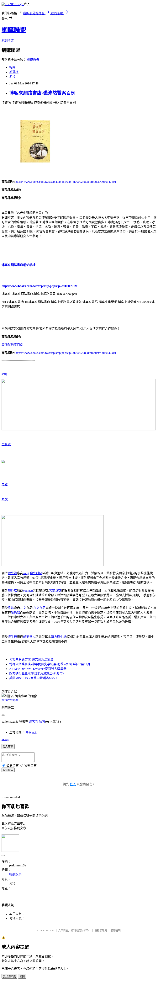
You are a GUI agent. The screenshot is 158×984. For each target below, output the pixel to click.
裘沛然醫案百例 (12, 344)
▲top (5, 739)
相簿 (12, 67)
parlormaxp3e (10, 699)
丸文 (5, 499)
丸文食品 (39, 607)
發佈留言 (8, 770)
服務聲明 (116, 930)
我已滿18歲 (9, 976)
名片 (12, 76)
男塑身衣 (55, 590)
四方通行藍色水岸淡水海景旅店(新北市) (36, 673)
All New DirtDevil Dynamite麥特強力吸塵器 (37, 668)
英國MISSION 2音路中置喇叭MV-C (33, 678)
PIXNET (50, 930)
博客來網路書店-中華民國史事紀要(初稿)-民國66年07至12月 (49, 664)
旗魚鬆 (15, 612)
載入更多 (8, 746)
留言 (42, 721)
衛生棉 (12, 636)
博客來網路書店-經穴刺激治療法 (31, 659)
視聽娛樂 (33, 59)
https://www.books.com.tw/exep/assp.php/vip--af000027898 (40, 286)
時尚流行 (31, 732)
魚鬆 (5, 484)
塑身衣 (6, 444)
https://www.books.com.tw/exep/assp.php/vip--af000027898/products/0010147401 (65, 181)
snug (4, 373)
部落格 (13, 72)
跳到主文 (8, 40)
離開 (22, 976)
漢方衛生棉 (58, 636)
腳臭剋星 (36, 573)
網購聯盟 (14, 29)
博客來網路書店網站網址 (18, 265)
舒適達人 (29, 636)
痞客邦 (33, 721)
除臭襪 (12, 573)
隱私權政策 (100, 930)
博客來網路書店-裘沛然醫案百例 (42, 92)
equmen (28, 590)
